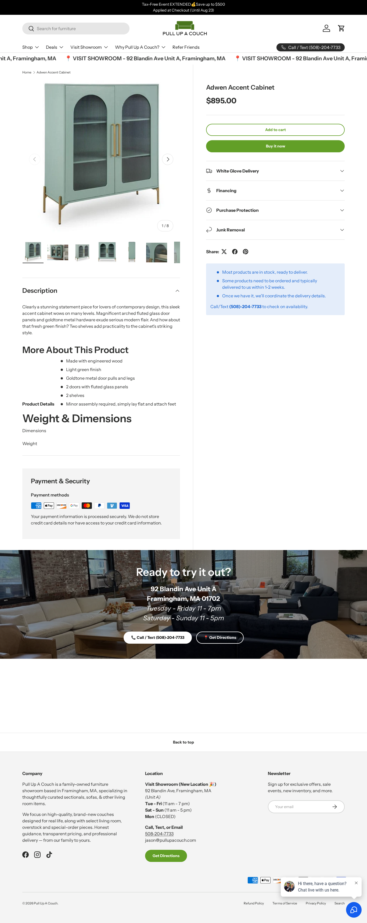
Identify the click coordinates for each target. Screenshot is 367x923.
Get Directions (166, 855)
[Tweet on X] (224, 251)
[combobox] (75, 28)
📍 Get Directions (220, 637)
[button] (341, 28)
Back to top (183, 742)
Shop (27, 47)
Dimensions (34, 430)
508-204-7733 (159, 833)
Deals (51, 47)
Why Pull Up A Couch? (137, 47)
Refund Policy (254, 903)
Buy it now (275, 146)
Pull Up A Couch (45, 903)
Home (26, 72)
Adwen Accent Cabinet (54, 72)
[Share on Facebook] (234, 251)
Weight (29, 443)
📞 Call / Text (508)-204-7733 (157, 637)
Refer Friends (186, 47)
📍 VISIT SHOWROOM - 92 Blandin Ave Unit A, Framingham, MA (136, 58)
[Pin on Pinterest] (245, 251)
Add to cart (275, 129)
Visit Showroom (86, 47)
